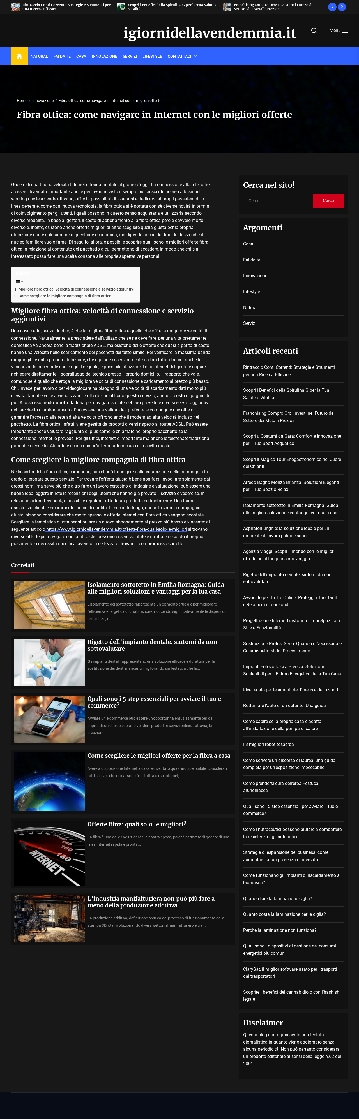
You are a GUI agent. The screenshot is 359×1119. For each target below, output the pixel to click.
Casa (81, 56)
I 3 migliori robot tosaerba (268, 744)
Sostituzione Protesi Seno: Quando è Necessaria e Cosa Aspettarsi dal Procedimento (292, 647)
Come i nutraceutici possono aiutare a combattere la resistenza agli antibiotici (292, 833)
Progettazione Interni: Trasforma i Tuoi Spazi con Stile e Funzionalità (291, 624)
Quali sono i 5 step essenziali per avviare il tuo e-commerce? (156, 702)
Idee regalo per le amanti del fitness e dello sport (290, 689)
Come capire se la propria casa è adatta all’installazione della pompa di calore (282, 725)
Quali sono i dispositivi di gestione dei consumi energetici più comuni (289, 949)
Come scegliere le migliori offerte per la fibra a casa (159, 755)
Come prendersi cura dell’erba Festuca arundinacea (280, 787)
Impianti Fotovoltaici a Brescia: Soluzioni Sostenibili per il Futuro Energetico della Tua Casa (292, 670)
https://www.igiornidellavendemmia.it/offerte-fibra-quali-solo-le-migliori (116, 529)
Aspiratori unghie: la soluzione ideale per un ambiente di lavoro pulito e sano (286, 532)
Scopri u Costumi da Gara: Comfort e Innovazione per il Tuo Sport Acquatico (292, 440)
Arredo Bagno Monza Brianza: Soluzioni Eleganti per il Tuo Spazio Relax (291, 486)
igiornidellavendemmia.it (179, 33)
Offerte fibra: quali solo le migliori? (137, 824)
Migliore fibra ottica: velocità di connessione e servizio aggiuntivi (76, 289)
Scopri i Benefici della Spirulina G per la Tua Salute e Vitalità (172, 7)
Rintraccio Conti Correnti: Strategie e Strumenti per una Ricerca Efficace (66, 7)
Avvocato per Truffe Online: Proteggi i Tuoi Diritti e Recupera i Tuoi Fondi (291, 601)
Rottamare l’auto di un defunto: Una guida (284, 705)
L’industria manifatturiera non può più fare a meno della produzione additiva (151, 902)
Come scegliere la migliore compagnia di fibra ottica (65, 296)
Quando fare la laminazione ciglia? (277, 898)
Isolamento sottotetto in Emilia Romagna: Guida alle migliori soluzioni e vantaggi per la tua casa (156, 588)
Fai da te (62, 56)
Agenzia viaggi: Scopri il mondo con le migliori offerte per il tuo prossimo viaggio (289, 555)
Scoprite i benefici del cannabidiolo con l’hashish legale (291, 996)
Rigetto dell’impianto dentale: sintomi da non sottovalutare (152, 645)
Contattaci (179, 56)
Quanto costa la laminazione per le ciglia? (284, 914)
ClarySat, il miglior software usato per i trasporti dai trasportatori (290, 973)
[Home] (19, 56)
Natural (39, 56)
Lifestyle (152, 56)
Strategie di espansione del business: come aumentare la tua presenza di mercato (285, 856)
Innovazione (104, 56)
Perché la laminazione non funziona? (280, 930)
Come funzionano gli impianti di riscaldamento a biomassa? (291, 879)
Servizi (130, 56)
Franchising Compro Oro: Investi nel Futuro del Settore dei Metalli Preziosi (274, 7)
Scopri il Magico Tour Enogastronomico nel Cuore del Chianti (292, 463)
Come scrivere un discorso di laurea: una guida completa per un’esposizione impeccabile (289, 764)
